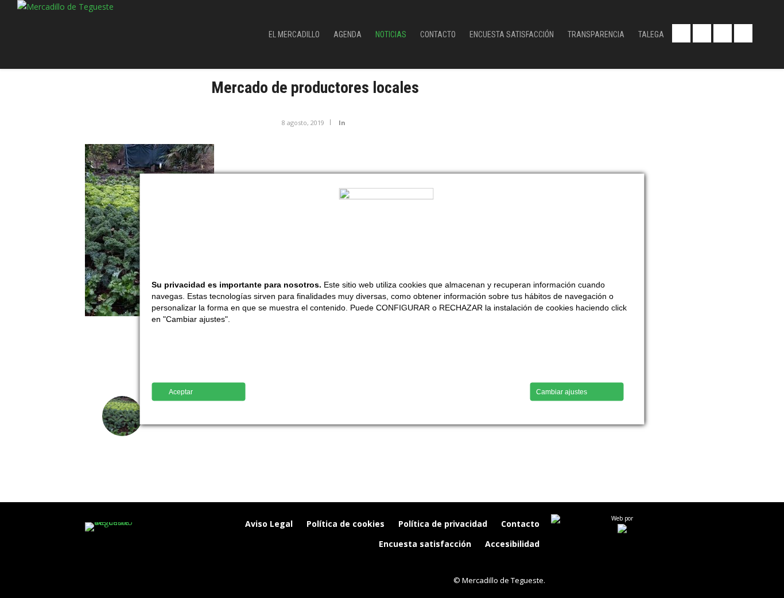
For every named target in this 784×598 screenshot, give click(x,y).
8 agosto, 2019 (303, 122)
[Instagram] (485, 563)
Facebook (681, 33)
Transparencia (596, 34)
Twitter (702, 33)
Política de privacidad (442, 523)
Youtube (722, 33)
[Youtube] (533, 563)
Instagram (743, 33)
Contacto (438, 34)
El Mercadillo (294, 34)
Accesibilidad (512, 543)
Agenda (347, 34)
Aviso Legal (269, 523)
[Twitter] (509, 563)
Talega (651, 34)
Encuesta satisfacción (511, 34)
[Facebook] (460, 563)
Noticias (390, 34)
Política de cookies (345, 523)
